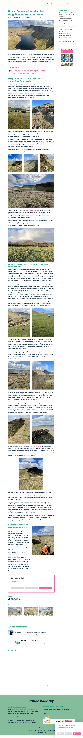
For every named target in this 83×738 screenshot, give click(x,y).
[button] (63, 56)
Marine (17, 630)
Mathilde (23, 640)
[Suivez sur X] (39, 727)
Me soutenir (58, 3)
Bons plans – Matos (33, 3)
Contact (64, 3)
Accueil (16, 3)
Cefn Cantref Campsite (32, 210)
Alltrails (33, 149)
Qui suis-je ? (50, 3)
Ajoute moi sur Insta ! (67, 52)
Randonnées (22, 3)
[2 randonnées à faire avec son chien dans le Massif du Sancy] (31, 611)
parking (10, 409)
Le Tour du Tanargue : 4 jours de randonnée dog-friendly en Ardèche (67, 14)
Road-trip (42, 3)
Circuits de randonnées (36, 17)
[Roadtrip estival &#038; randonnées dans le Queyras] (46, 611)
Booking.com (70, 714)
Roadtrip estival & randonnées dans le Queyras (46, 616)
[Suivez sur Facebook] (36, 727)
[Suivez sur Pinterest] (43, 727)
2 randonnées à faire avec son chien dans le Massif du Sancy (31, 616)
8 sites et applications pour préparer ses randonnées (14, 616)
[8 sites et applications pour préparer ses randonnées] (15, 611)
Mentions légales (41, 732)
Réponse (49, 631)
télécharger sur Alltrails (35, 446)
